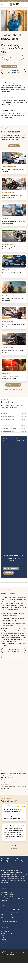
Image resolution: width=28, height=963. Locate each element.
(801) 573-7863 (8, 894)
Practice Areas (5, 931)
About (3, 935)
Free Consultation (6, 941)
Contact (3, 939)
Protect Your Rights (6, 933)
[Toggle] (1, 584)
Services (3, 944)
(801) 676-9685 (7, 892)
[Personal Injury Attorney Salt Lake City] (14, 4)
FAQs (2, 937)
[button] (2, 5)
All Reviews (14, 848)
